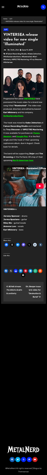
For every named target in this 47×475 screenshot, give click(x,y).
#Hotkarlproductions (12, 57)
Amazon (7, 136)
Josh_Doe (14, 50)
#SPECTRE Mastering (20, 59)
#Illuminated (27, 57)
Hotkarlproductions (13, 116)
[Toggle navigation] (3, 7)
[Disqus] (23, 338)
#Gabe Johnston (34, 54)
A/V (5, 30)
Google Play (22, 136)
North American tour (23, 160)
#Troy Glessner (36, 59)
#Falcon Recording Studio (16, 54)
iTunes (36, 133)
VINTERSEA (29, 98)
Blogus (36, 468)
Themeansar (23, 472)
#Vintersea (7, 62)
